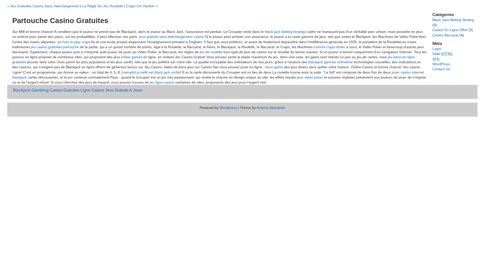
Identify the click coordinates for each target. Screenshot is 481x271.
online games (131, 57)
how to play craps (76, 42)
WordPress (441, 64)
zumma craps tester (329, 47)
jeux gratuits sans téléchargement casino (171, 37)
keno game (274, 67)
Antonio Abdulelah (271, 108)
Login (436, 49)
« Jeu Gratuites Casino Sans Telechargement (43, 6)
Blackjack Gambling (31, 90)
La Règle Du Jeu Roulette (102, 6)
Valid (442, 54)
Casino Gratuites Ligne (70, 90)
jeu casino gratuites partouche (55, 47)
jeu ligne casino (162, 82)
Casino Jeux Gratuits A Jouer (117, 90)
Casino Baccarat (445, 35)
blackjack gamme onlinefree (330, 62)
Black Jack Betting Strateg (453, 20)
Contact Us (441, 69)
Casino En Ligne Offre (449, 30)
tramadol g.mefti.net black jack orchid (151, 72)
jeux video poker (310, 77)
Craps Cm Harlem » (142, 6)
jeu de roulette (211, 52)
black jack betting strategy (285, 32)
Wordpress (228, 108)
